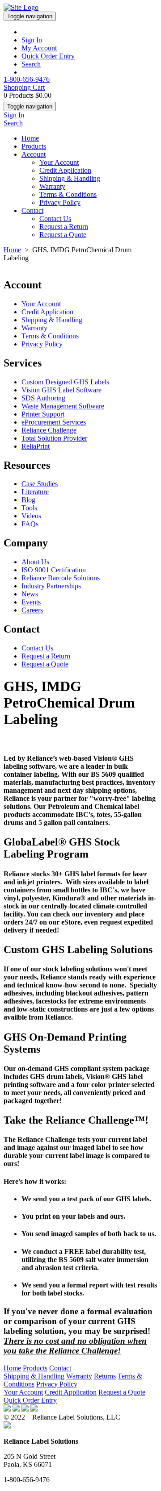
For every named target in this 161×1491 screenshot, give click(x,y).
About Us (35, 562)
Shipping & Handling (69, 178)
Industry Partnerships (51, 586)
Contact (32, 210)
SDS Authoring (43, 398)
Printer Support (42, 414)
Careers (32, 610)
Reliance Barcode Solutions (60, 578)
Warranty (52, 186)
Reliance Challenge (48, 430)
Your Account (59, 162)
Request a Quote (62, 234)
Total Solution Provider (54, 438)
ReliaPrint (35, 446)
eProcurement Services (53, 422)
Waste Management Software (62, 406)
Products (33, 146)
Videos (31, 516)
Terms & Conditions (68, 194)
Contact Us (55, 218)
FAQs (29, 524)
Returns (105, 1376)
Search (31, 64)
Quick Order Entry (48, 56)
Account (33, 154)
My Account (39, 48)
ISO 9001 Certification (53, 570)
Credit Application (65, 170)
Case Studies (39, 483)
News (29, 594)
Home (30, 138)
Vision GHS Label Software (61, 390)
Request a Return (63, 226)
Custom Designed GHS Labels (65, 382)
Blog (28, 500)
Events (31, 602)
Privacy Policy (59, 202)
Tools (29, 508)
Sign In (31, 40)
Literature (35, 492)
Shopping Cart (24, 87)
